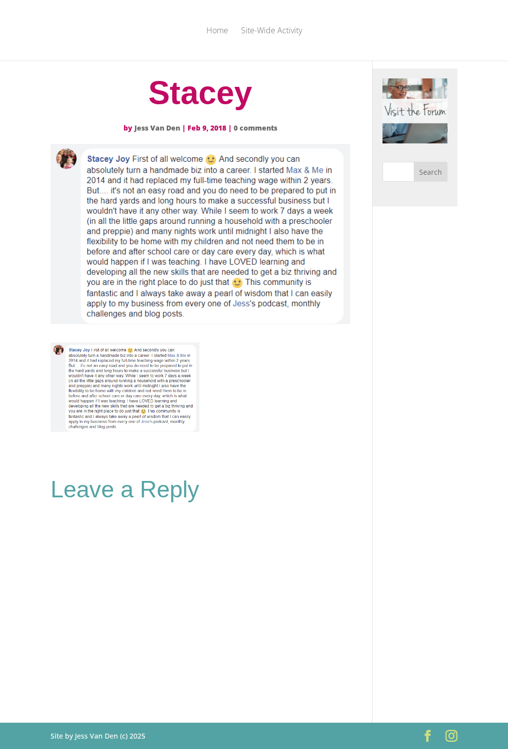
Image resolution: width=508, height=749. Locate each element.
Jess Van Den (157, 128)
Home (217, 31)
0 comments (255, 128)
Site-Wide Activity (271, 31)
